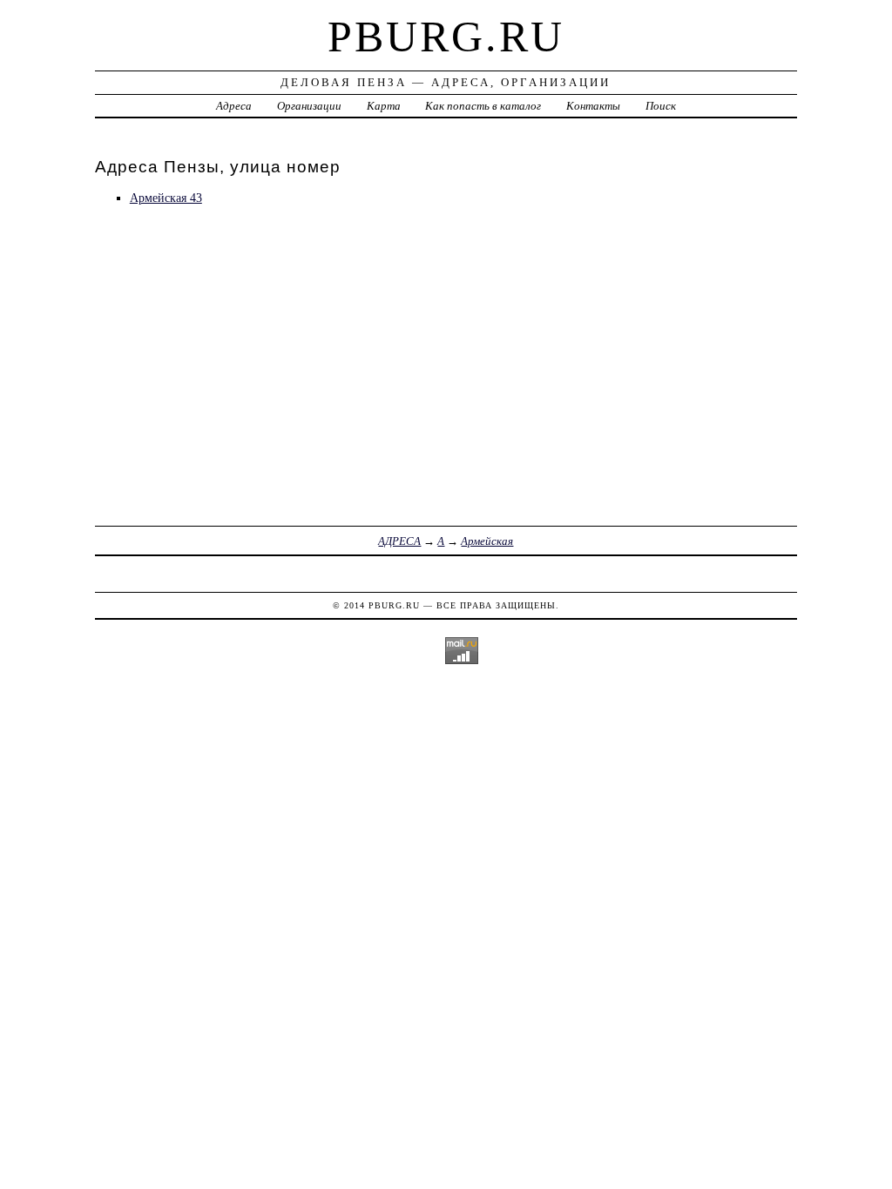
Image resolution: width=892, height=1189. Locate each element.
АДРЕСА (399, 540)
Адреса (234, 105)
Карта (384, 105)
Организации (309, 105)
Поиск (660, 105)
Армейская (487, 540)
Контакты (593, 105)
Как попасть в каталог (483, 105)
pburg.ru (446, 36)
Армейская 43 (166, 198)
